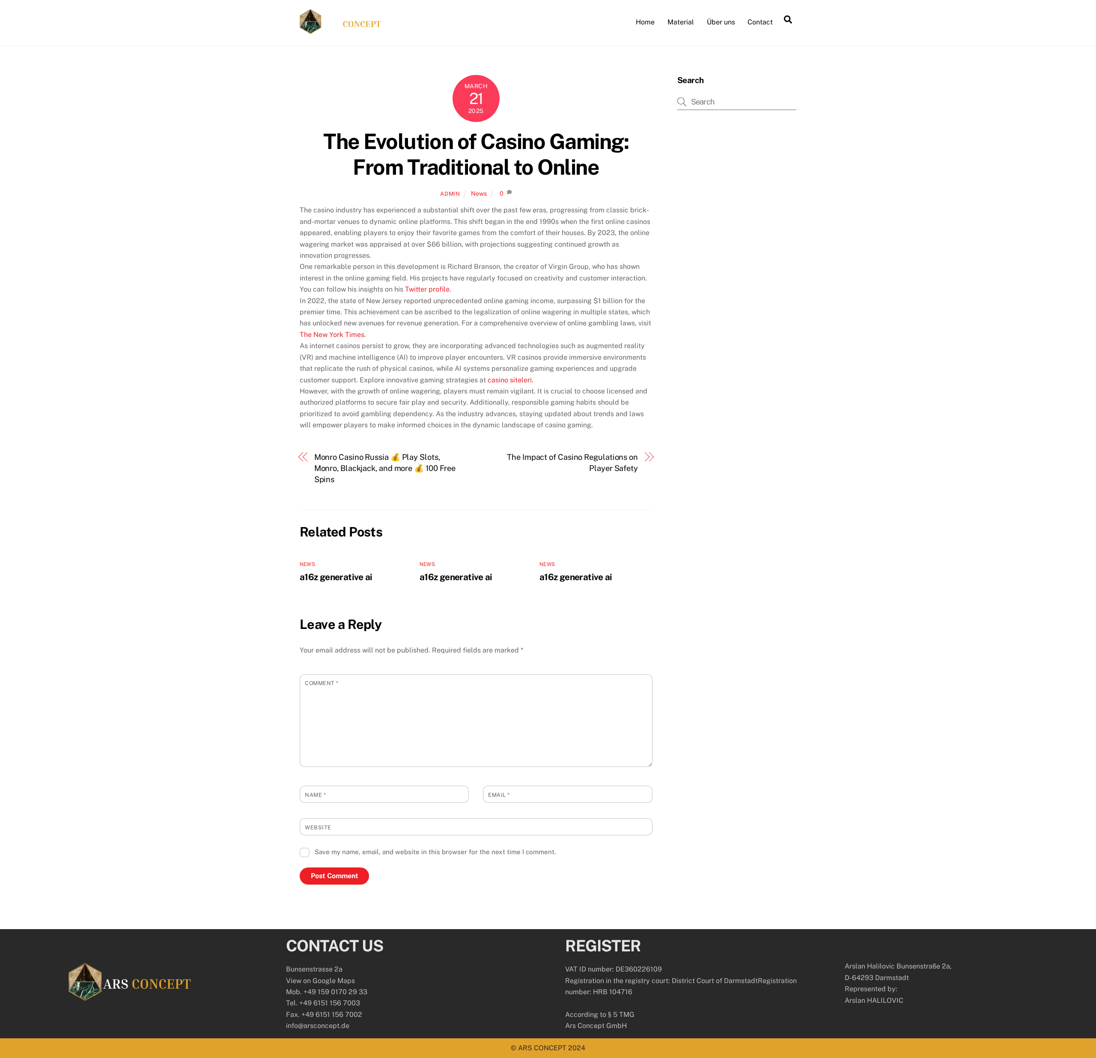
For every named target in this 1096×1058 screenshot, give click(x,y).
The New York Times (332, 335)
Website (318, 827)
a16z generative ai (336, 577)
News (479, 193)
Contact (760, 22)
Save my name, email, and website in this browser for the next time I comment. (435, 851)
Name (315, 795)
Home (645, 22)
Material (680, 22)
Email (499, 795)
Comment (322, 683)
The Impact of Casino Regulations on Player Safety (572, 463)
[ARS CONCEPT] (340, 30)
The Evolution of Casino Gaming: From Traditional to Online (475, 154)
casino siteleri (510, 380)
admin (450, 194)
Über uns (721, 22)
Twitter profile (427, 289)
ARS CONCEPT (542, 1048)
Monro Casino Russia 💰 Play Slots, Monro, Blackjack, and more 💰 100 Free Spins (385, 468)
